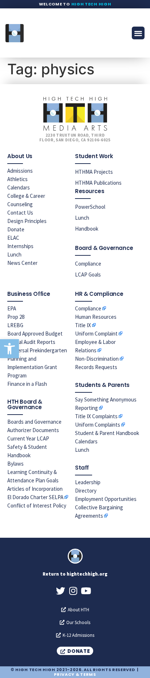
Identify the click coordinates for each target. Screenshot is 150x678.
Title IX (83, 325)
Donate (15, 229)
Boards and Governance (34, 421)
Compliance (88, 263)
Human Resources (96, 316)
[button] (9, 348)
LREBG (15, 325)
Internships (20, 246)
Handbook (86, 228)
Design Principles (27, 220)
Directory (85, 490)
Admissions (20, 170)
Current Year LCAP (28, 438)
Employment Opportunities (106, 498)
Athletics (17, 179)
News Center (22, 262)
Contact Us (20, 212)
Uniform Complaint (96, 333)
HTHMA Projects (94, 171)
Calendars (18, 187)
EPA (11, 308)
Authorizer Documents (33, 430)
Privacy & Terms (75, 674)
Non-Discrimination (97, 358)
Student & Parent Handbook (107, 433)
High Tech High (91, 4)
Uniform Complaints (97, 424)
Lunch (14, 254)
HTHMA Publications (98, 182)
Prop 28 (15, 316)
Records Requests (96, 367)
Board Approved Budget (35, 333)
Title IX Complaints (96, 416)
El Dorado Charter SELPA (35, 497)
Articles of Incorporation (35, 488)
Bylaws (15, 463)
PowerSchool (90, 206)
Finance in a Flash (27, 383)
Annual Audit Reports (31, 341)
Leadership (87, 482)
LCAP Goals (88, 274)
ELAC (13, 237)
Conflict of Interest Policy (36, 505)
